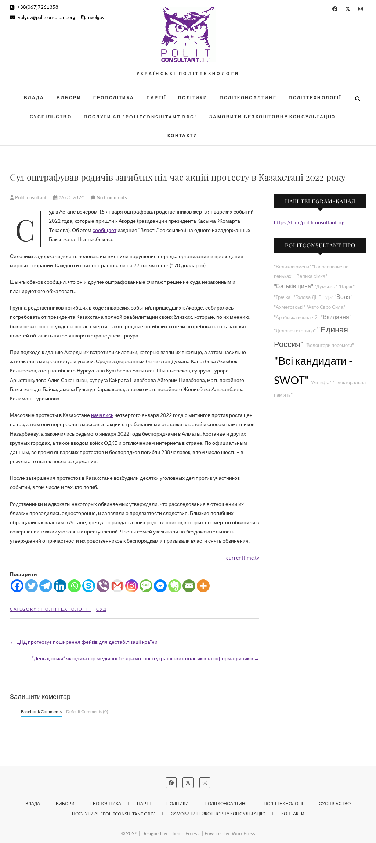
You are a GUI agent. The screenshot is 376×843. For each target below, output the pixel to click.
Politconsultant (31, 197)
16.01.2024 (71, 197)
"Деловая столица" (295, 330)
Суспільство (51, 116)
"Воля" (343, 296)
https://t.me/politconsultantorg (309, 222)
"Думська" (325, 286)
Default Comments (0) (87, 711)
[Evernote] (174, 585)
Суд (101, 609)
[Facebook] (17, 585)
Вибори (69, 97)
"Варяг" (346, 286)
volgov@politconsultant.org (46, 17)
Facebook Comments (41, 711)
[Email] (188, 585)
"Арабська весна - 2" (296, 317)
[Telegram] (45, 585)
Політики (192, 97)
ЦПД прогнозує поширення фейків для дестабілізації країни (84, 642)
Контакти (182, 135)
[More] (203, 585)
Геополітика (113, 97)
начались (102, 415)
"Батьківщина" (293, 285)
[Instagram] (131, 585)
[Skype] (88, 585)
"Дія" (329, 297)
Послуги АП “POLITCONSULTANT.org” (140, 116)
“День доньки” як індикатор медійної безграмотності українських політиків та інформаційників (145, 658)
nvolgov (96, 17)
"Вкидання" (336, 316)
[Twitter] (31, 585)
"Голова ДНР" (308, 297)
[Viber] (103, 585)
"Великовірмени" (292, 266)
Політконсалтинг (248, 97)
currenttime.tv (242, 557)
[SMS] (146, 585)
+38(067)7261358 (37, 7)
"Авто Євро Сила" (325, 307)
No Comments (112, 197)
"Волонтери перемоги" (329, 345)
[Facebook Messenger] (160, 585)
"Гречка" (283, 297)
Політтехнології (315, 97)
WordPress (243, 833)
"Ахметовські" (289, 307)
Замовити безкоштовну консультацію (272, 116)
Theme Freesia (185, 833)
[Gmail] (117, 585)
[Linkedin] (60, 585)
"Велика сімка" (310, 276)
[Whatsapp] (74, 585)
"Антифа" (320, 382)
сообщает (104, 230)
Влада (34, 97)
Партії (156, 97)
